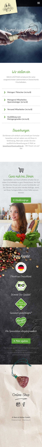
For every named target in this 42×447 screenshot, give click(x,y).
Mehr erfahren (22, 341)
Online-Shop (21, 394)
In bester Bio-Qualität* (21, 294)
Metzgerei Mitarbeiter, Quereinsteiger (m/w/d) (17, 101)
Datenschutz (16, 420)
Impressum (26, 420)
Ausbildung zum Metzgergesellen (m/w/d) (18, 118)
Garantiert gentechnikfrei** (21, 313)
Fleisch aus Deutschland (21, 276)
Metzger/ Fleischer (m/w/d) (19, 92)
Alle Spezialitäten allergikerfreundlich (21, 331)
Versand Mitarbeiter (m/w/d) (19, 109)
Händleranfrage (21, 200)
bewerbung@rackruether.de (13, 146)
